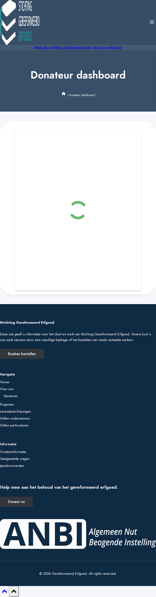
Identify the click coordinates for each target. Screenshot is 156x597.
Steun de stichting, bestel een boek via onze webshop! (78, 47)
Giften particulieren (14, 425)
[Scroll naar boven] (4, 592)
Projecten (7, 404)
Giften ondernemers (15, 418)
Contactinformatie (13, 451)
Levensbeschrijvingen (15, 411)
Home (4, 382)
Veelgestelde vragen (15, 458)
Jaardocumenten (12, 465)
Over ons (7, 389)
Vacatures (10, 395)
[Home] (63, 95)
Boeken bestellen (22, 354)
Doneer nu (16, 501)
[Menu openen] (152, 22)
